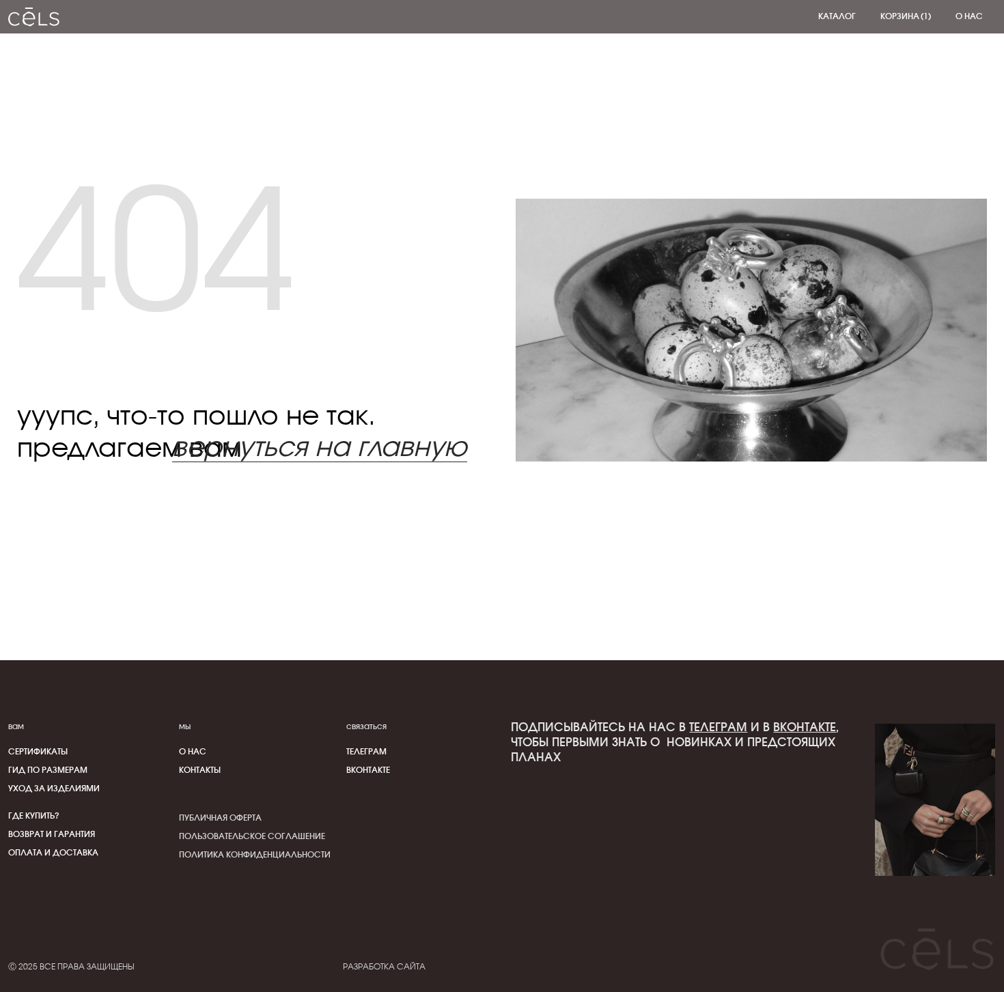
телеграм (366, 752)
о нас (969, 16)
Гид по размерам (47, 770)
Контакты (200, 770)
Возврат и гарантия (51, 834)
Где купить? (33, 816)
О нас (192, 752)
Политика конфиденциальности (255, 855)
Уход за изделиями (54, 788)
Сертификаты (38, 752)
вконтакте (804, 727)
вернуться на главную (319, 448)
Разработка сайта (384, 967)
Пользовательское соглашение (252, 836)
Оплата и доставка (53, 853)
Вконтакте (368, 770)
